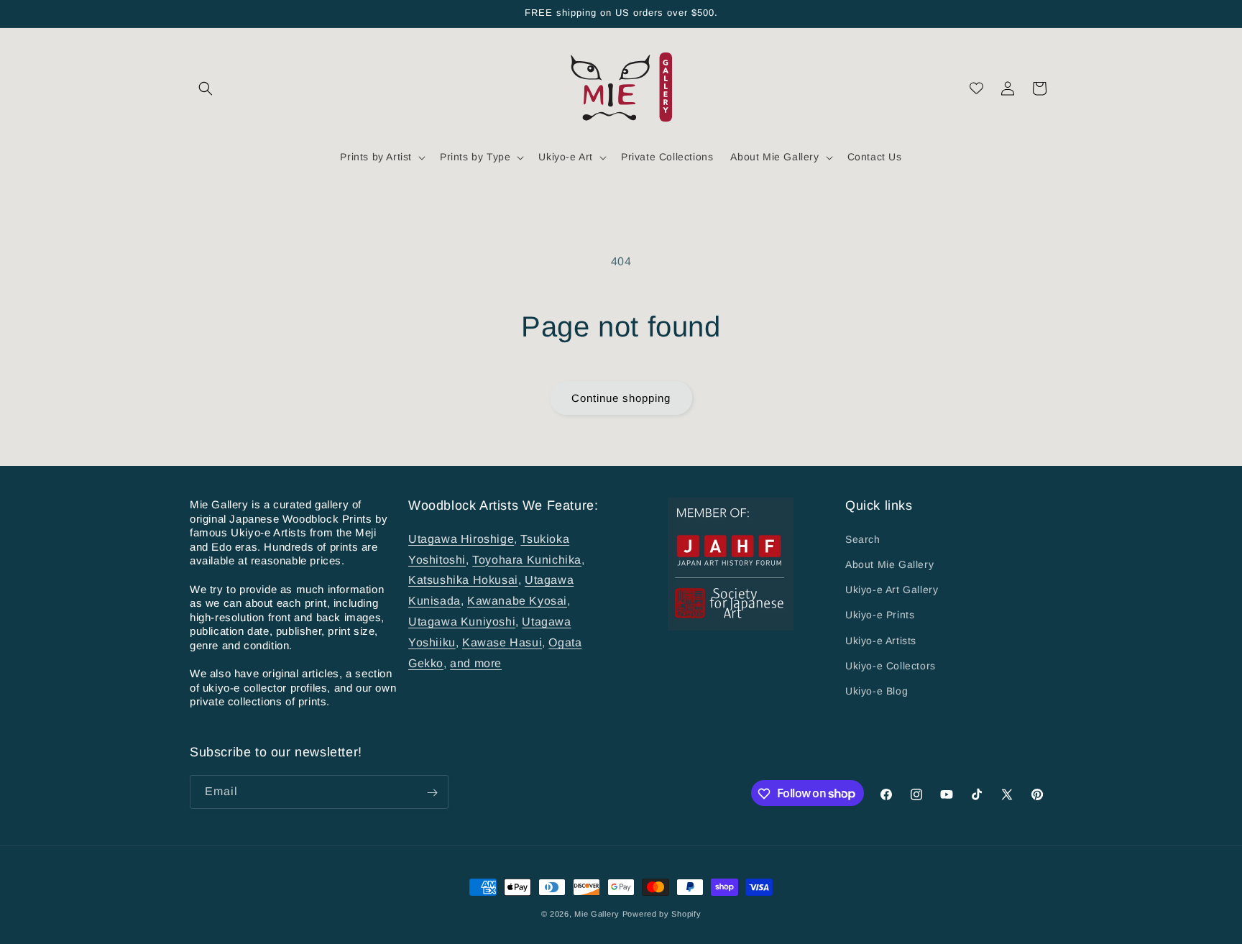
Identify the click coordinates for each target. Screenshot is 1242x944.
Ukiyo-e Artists (880, 640)
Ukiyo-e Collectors (890, 665)
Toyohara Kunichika (526, 559)
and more (476, 662)
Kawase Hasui (502, 642)
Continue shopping (621, 398)
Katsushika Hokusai (463, 580)
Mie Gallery (597, 913)
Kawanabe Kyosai (517, 601)
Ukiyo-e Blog (876, 690)
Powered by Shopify (662, 913)
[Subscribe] (432, 793)
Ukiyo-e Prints (879, 614)
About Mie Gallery (889, 563)
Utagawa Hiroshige (461, 538)
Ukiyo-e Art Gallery (891, 589)
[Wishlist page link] (976, 88)
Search (862, 538)
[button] (205, 88)
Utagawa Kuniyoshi (461, 621)
